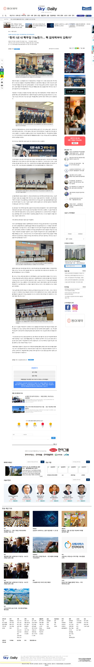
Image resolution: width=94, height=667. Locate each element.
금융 (48, 15)
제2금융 (48, 628)
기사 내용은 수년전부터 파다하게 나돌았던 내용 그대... (74, 297)
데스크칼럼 (4, 622)
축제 (72, 626)
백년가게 (41, 631)
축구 (77, 626)
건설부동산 (53, 15)
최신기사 (12, 15)
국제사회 (63, 624)
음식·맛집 (71, 633)
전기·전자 (34, 620)
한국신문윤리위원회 (85, 659)
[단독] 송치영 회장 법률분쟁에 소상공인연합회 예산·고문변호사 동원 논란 (75, 279)
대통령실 (11, 620)
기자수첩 (4, 626)
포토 (69, 15)
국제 (58, 15)
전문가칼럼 (4, 624)
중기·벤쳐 (26, 624)
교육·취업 (19, 626)
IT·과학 (33, 635)
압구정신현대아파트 (26, 499)
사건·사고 (19, 620)
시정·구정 (26, 630)
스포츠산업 (78, 620)
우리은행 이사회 (26, 497)
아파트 (55, 626)
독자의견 (49, 663)
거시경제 (26, 633)
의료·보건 (19, 631)
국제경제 (63, 622)
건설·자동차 (34, 622)
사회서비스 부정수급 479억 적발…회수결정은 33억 (73, 557)
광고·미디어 (34, 633)
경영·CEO (26, 620)
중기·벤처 (41, 620)
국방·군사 (14, 31)
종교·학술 (71, 628)
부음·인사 (19, 637)
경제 (35, 15)
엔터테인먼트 (72, 637)
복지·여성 (19, 624)
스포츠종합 (78, 622)
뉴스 (9, 31)
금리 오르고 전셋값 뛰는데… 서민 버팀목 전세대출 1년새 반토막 (17, 26)
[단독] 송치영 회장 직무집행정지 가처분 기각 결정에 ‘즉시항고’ (75, 273)
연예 (87, 624)
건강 (70, 635)
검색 (42, 461)
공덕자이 (54, 499)
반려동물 (71, 631)
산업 (38, 15)
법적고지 (53, 663)
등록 (53, 437)
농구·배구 (78, 630)
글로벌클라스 (64, 628)
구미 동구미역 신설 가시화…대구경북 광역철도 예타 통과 (15, 609)
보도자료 (19, 640)
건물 (55, 622)
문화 (61, 15)
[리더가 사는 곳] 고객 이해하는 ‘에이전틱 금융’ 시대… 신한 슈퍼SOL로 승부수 (75, 262)
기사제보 (70, 239)
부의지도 (23, 15)
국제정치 (63, 626)
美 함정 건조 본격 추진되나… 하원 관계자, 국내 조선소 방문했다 (39, 397)
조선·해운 (34, 624)
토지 (55, 624)
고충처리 (46, 665)
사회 (32, 15)
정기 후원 (34, 372)
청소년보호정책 (67, 663)
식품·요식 (34, 630)
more (84, 270)
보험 (48, 626)
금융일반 (49, 620)
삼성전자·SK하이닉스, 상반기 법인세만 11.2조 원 (45, 530)
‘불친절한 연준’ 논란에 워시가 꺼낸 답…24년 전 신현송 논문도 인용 (16, 557)
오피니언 (18, 15)
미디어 (70, 630)
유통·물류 (34, 626)
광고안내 (40, 663)
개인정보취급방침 (59, 663)
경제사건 (26, 631)
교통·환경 (19, 635)
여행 (70, 626)
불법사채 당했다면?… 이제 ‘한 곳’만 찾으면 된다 (20, 19)
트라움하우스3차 (67, 499)
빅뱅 (13, 497)
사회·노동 (19, 622)
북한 (10, 628)
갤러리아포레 (13, 499)
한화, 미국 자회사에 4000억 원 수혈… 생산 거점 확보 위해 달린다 (40, 407)
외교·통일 (12, 626)
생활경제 (43, 15)
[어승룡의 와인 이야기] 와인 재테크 (42, 582)
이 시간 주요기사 (7, 22)
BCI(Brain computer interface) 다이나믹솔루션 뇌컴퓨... (72, 290)
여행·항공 (34, 631)
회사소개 (24, 663)
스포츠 (66, 15)
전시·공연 (71, 624)
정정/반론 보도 (33, 640)
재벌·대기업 (27, 622)
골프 (77, 628)
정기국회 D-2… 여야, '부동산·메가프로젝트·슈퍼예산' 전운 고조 (15, 531)
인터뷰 (3, 628)
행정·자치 (12, 624)
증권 (48, 624)
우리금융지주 (40, 497)
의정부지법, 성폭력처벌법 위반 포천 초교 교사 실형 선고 (75, 275)
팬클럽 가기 (75, 143)
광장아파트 (40, 499)
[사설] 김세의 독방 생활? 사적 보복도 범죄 (74, 282)
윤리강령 (36, 663)
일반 (55, 620)
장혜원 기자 (13, 49)
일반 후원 (34, 375)
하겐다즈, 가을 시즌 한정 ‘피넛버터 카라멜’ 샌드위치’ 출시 (72, 531)
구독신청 (4, 642)
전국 (25, 640)
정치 (28, 15)
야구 (77, 624)
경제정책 (26, 626)
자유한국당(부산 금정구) (67, 497)
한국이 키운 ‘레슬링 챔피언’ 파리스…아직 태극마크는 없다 (72, 583)
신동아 (81, 499)
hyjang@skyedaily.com (22, 359)
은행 (48, 622)
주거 (18, 628)
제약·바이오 (34, 628)
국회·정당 (12, 622)
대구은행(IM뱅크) (54, 497)
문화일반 (71, 620)
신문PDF (4, 640)
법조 (18, 633)
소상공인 (41, 633)
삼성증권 (81, 497)
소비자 (25, 628)
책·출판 (70, 622)
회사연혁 (31, 663)
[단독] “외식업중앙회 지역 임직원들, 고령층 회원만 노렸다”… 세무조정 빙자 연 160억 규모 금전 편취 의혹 (75, 277)
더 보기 (41, 476)
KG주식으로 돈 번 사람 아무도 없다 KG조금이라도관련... (72, 293)
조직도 (27, 663)
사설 (3, 620)
